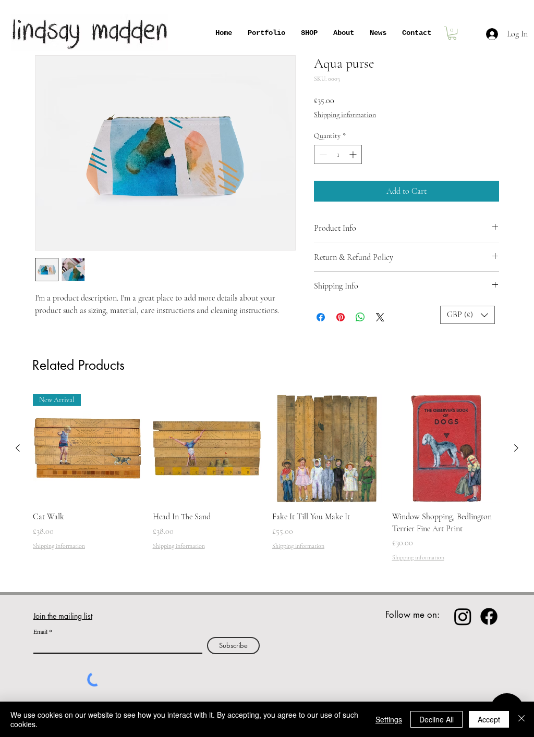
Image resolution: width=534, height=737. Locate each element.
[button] (467, 315)
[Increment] (353, 154)
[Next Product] (516, 448)
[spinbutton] (338, 154)
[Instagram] (463, 616)
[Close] (521, 719)
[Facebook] (489, 616)
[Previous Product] (17, 448)
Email (40, 631)
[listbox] (467, 315)
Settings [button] (388, 719)
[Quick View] (207, 448)
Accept (489, 719)
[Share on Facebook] (320, 317)
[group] (267, 478)
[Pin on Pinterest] (340, 317)
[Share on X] (380, 317)
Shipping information (345, 114)
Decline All (436, 719)
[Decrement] (322, 154)
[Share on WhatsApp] (360, 317)
